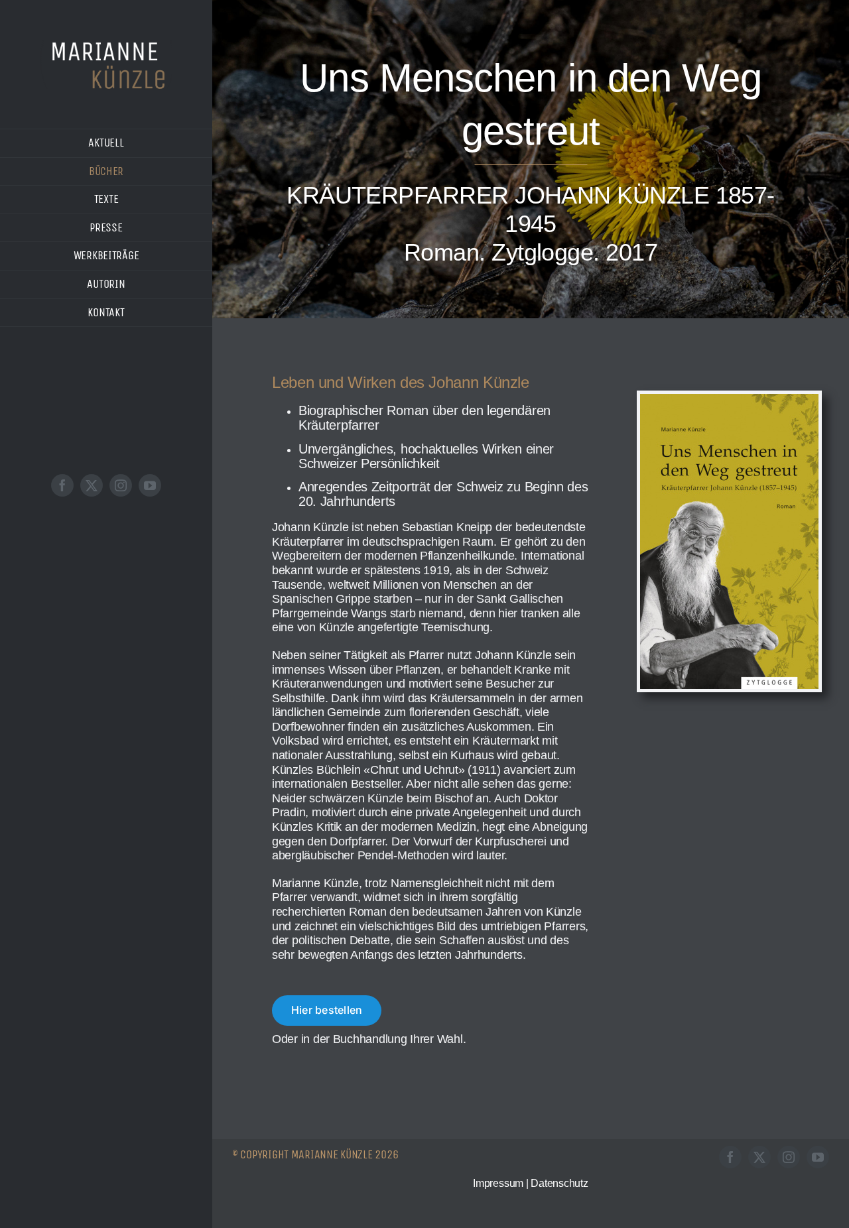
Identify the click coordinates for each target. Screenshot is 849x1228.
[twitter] (91, 485)
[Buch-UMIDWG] (729, 399)
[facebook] (62, 485)
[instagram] (120, 485)
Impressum (498, 1183)
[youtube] (150, 485)
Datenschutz (559, 1183)
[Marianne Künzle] (106, 45)
